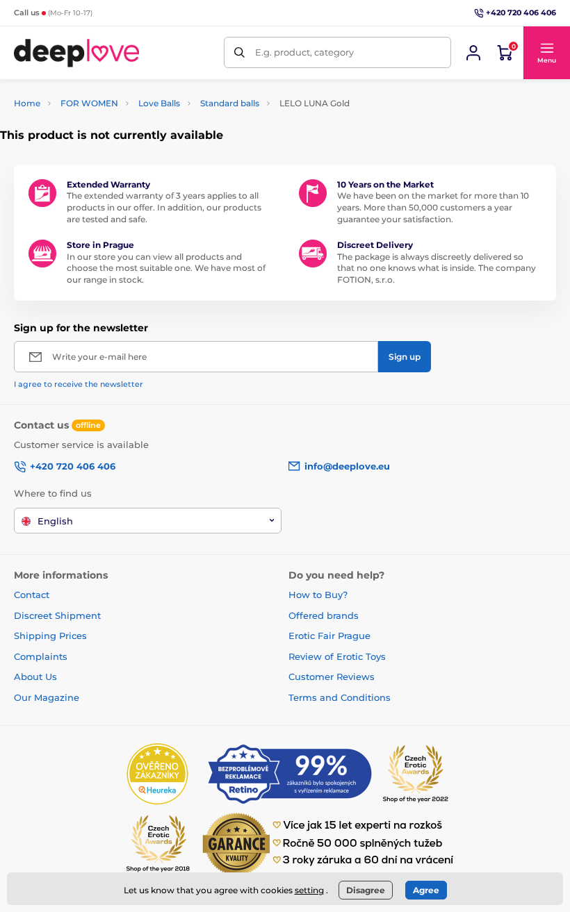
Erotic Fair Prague (329, 635)
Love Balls (159, 103)
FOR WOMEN (89, 103)
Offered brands (323, 615)
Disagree (365, 890)
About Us (35, 676)
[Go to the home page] (76, 52)
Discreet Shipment (57, 615)
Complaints (40, 656)
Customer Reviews (331, 676)
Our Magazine (46, 697)
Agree (426, 890)
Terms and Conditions (339, 697)
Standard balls (229, 103)
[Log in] (473, 53)
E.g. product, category (304, 52)
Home (27, 103)
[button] (546, 52)
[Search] (239, 52)
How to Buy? (318, 594)
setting (309, 890)
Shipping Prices (50, 635)
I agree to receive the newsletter (78, 384)
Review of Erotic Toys (337, 656)
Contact (31, 594)
